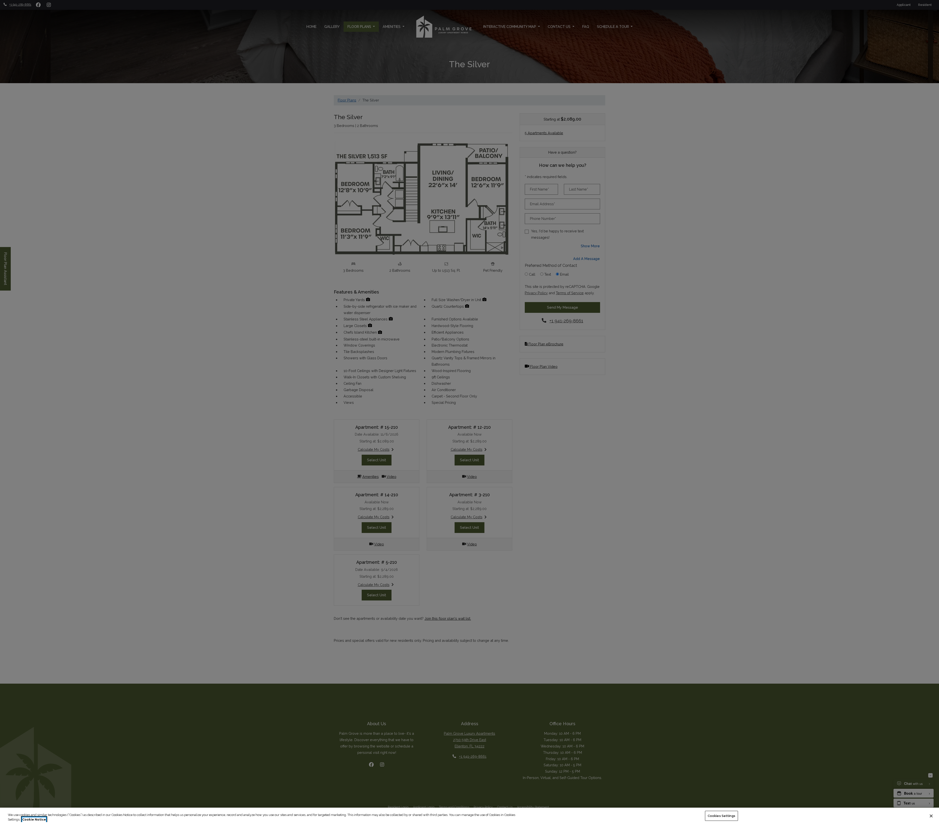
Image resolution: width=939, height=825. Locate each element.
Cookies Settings (721, 816)
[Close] (931, 816)
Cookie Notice (34, 820)
